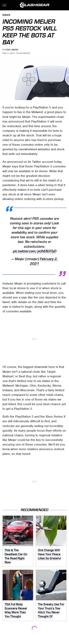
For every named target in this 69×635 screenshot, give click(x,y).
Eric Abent (12, 49)
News (6, 15)
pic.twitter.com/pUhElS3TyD (34, 251)
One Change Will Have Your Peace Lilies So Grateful (49, 554)
